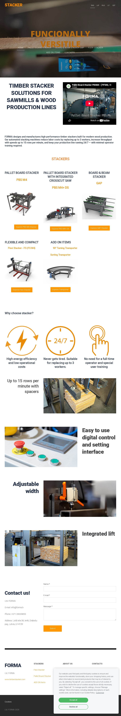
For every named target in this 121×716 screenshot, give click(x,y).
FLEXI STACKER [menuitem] (95, 48)
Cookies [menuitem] (8, 702)
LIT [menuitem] (109, 5)
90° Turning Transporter (60, 248)
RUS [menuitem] (103, 5)
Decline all (73, 707)
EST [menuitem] (114, 5)
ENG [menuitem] (92, 5)
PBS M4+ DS (60, 187)
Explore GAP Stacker (99, 228)
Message (47, 606)
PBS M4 (21, 180)
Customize (100, 693)
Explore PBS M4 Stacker (26, 227)
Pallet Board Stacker (42, 676)
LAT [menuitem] (98, 5)
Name (46, 584)
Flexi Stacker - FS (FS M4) (21, 248)
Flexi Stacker (39, 670)
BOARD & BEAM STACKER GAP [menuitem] (70, 48)
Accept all (73, 700)
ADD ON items (39, 682)
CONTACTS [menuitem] (70, 52)
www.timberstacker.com (15, 679)
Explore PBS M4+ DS (60, 229)
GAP (99, 183)
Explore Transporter (60, 289)
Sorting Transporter (60, 254)
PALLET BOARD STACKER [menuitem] (39, 48)
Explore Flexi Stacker (21, 290)
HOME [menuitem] (21, 48)
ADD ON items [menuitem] (53, 52)
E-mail (46, 595)
